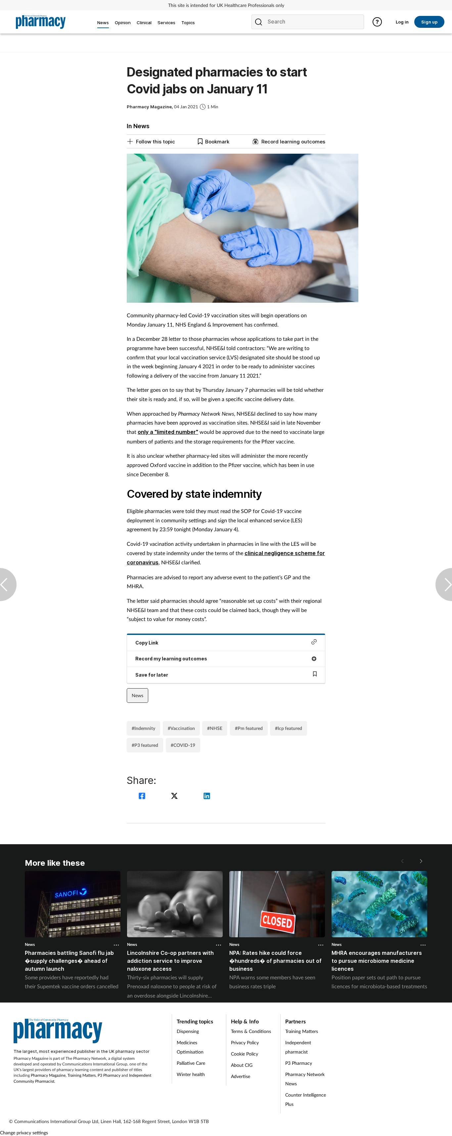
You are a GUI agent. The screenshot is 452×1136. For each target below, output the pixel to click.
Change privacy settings (24, 1132)
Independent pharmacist (298, 1047)
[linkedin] (206, 796)
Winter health (191, 1074)
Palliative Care (191, 1063)
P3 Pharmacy (109, 1075)
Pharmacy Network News (305, 1078)
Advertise (240, 1076)
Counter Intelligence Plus (305, 1099)
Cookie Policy (244, 1054)
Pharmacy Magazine (48, 1075)
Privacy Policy (245, 1042)
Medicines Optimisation (190, 1047)
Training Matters (82, 1075)
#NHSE (214, 728)
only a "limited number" (168, 432)
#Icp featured (288, 728)
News (137, 695)
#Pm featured (249, 728)
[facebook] (143, 796)
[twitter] (175, 796)
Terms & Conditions (251, 1031)
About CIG (241, 1065)
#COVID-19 (183, 745)
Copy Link (146, 642)
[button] (420, 861)
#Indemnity (143, 728)
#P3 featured (145, 745)
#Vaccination (181, 728)
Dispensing (188, 1031)
